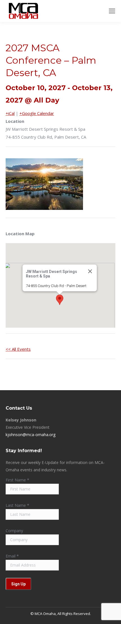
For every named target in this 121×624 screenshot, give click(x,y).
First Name (17, 480)
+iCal (10, 113)
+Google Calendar (36, 113)
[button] (59, 299)
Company (14, 530)
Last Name (17, 505)
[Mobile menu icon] (112, 11)
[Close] (90, 271)
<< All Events (18, 349)
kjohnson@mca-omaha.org (30, 434)
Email (12, 556)
